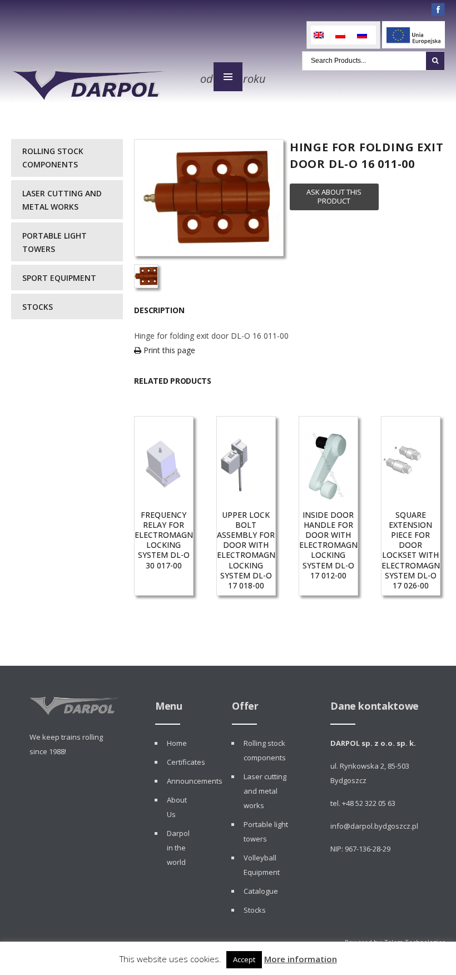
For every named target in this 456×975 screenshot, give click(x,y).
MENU (228, 76)
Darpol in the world (178, 847)
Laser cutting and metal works (62, 200)
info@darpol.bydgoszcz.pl (374, 826)
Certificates (186, 762)
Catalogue (261, 891)
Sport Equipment (59, 278)
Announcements (194, 781)
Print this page (168, 350)
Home (177, 743)
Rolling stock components (52, 158)
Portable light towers (54, 242)
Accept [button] (244, 959)
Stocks (37, 306)
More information (300, 958)
